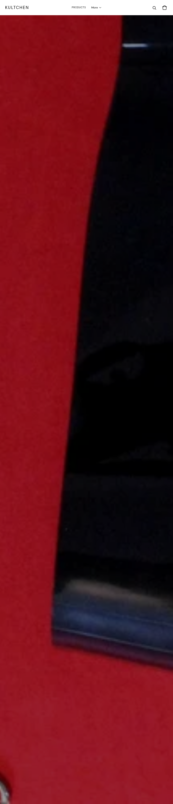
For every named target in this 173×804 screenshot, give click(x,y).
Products (79, 7)
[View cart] (164, 7)
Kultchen (17, 7)
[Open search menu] (154, 7)
